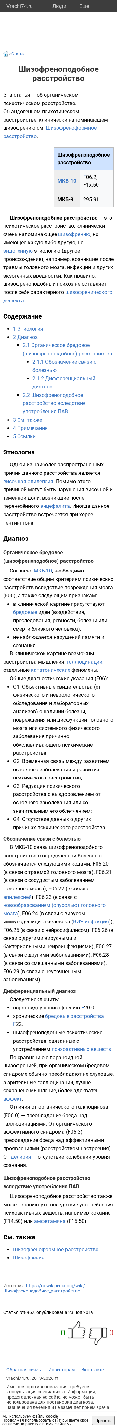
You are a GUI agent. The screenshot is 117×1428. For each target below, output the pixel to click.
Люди (59, 6)
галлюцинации (84, 662)
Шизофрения (29, 1258)
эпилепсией (17, 897)
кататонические (50, 670)
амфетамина (50, 1221)
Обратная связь (23, 1369)
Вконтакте (92, 1369)
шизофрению (74, 234)
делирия (21, 1157)
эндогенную (18, 251)
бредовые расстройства (74, 1016)
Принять (103, 1420)
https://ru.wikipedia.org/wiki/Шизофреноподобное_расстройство (44, 1288)
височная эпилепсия (28, 481)
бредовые (25, 612)
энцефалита (55, 506)
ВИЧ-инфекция (91, 922)
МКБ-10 (67, 181)
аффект (12, 1099)
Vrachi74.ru (19, 6)
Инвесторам (61, 1369)
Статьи (18, 54)
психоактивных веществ (81, 1049)
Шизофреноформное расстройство (55, 1250)
